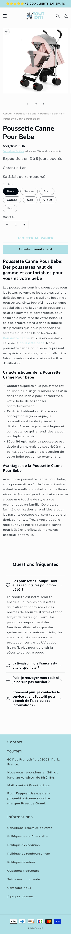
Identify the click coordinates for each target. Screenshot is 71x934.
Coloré (12, 200)
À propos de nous (20, 896)
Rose (11, 191)
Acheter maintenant (36, 249)
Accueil (8, 113)
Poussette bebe (26, 113)
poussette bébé (31, 343)
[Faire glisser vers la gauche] (27, 104)
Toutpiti (39, 928)
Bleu (47, 191)
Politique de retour (21, 862)
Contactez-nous (19, 888)
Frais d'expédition (13, 151)
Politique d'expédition (23, 845)
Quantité (9, 217)
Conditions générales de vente (29, 828)
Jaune (29, 191)
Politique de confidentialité (27, 836)
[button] (5, 16)
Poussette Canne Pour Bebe (21, 118)
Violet (47, 200)
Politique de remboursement (28, 853)
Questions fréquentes (23, 870)
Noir (30, 200)
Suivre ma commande (23, 879)
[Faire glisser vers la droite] (44, 104)
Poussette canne (51, 113)
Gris (10, 208)
